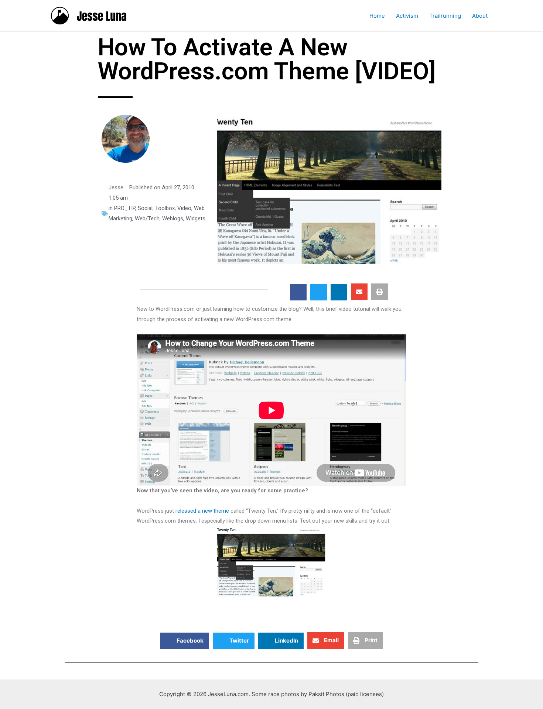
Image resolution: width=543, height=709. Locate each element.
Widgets (195, 218)
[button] (298, 292)
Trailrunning (445, 15)
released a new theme (202, 510)
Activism (407, 15)
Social (145, 208)
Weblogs (172, 218)
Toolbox (165, 208)
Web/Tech (147, 218)
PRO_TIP (124, 208)
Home (377, 15)
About (480, 15)
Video (184, 208)
